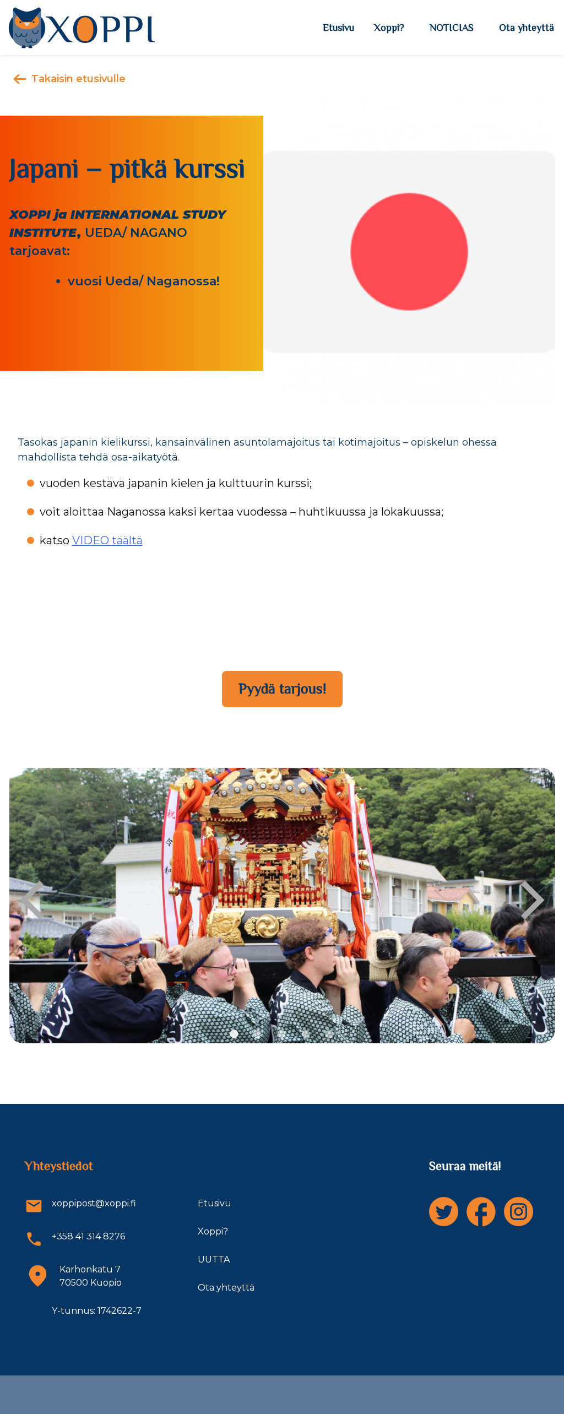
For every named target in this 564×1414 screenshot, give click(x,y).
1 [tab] (234, 1035)
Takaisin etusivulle (78, 79)
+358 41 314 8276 (88, 1236)
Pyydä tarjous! (282, 689)
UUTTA (214, 1259)
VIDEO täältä (107, 540)
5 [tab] (329, 1035)
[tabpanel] (282, 905)
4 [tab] (305, 1035)
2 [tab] (257, 1035)
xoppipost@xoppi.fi (94, 1203)
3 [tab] (281, 1035)
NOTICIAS (452, 27)
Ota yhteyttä (526, 27)
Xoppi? (389, 27)
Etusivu (338, 27)
